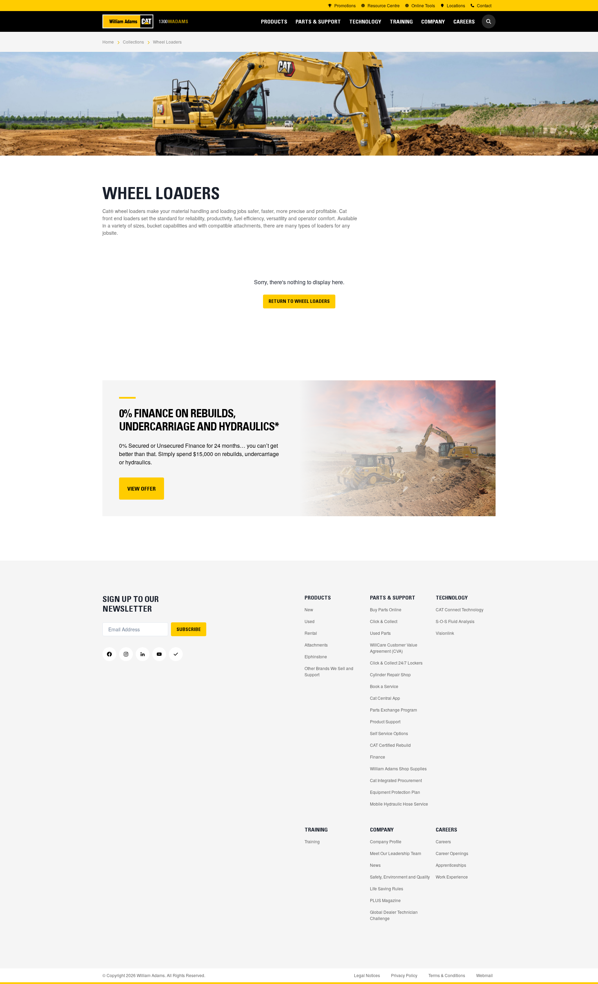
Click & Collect (383, 621)
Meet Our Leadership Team (395, 853)
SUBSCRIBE (188, 629)
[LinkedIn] (143, 654)
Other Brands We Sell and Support (329, 671)
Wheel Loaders (167, 42)
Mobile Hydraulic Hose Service (399, 804)
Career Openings (452, 853)
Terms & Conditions (446, 975)
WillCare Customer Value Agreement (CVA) (393, 648)
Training (312, 841)
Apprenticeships (451, 865)
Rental (311, 633)
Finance (377, 757)
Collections (133, 42)
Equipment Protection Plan (395, 792)
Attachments (316, 645)
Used (310, 621)
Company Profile (385, 841)
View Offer (141, 488)
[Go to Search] (489, 21)
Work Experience (452, 877)
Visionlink (445, 633)
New (309, 609)
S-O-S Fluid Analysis (455, 621)
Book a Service (384, 686)
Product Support (385, 721)
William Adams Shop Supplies (398, 768)
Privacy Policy (404, 975)
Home (108, 42)
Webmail (484, 975)
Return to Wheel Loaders (299, 301)
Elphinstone (316, 656)
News (375, 865)
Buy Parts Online (385, 609)
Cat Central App (385, 698)
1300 (173, 21)
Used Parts (380, 633)
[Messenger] (176, 654)
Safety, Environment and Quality (400, 877)
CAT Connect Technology (459, 609)
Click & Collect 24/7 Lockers (396, 663)
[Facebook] (109, 654)
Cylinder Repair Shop (390, 674)
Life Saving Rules (386, 888)
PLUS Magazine (385, 900)
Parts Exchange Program (393, 710)
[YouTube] (159, 654)
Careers (443, 841)
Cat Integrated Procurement (396, 780)
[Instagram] (126, 654)
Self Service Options (389, 733)
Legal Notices (367, 975)
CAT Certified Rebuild (390, 745)
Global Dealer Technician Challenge (394, 915)
